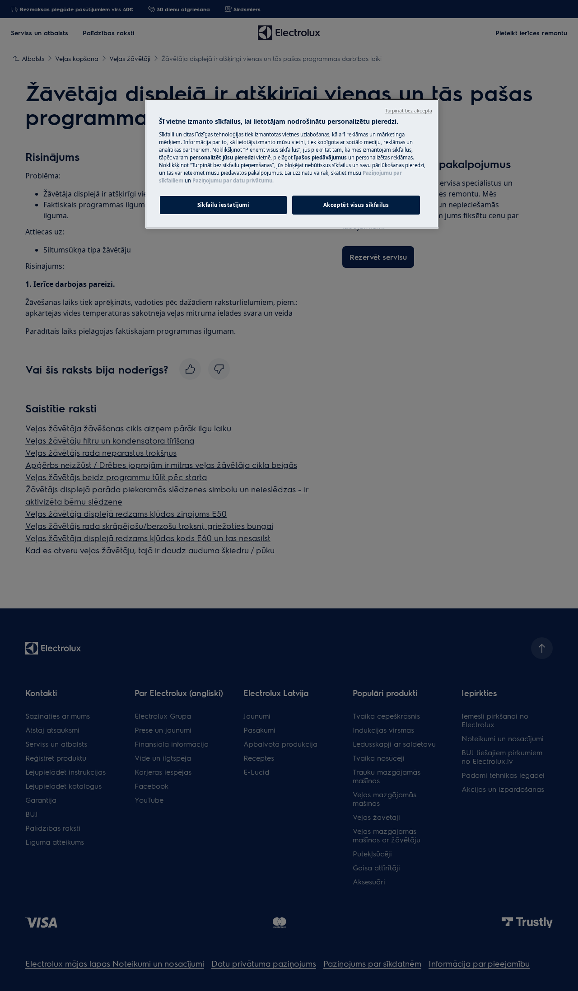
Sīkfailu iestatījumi (223, 204)
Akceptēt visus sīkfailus (356, 204)
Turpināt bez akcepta (408, 111)
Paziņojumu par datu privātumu (232, 180)
